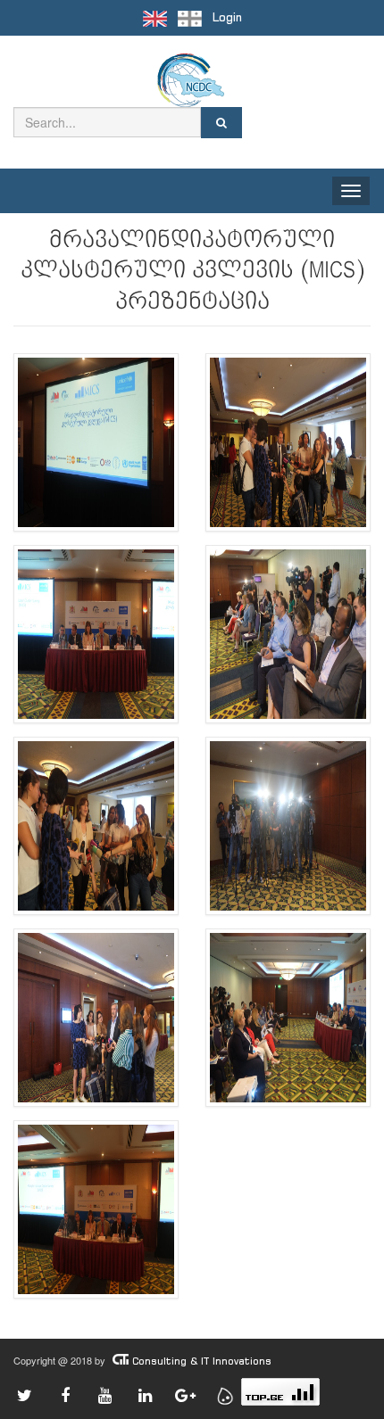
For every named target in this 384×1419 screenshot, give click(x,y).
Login (227, 17)
